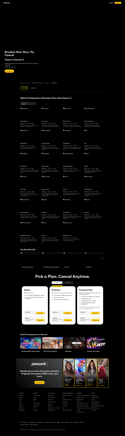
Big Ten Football (37, 403)
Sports (20, 403)
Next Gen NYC (80, 399)
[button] (30, 343)
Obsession (79, 401)
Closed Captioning (95, 397)
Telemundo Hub (51, 410)
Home (21, 83)
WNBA (35, 399)
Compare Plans (94, 395)
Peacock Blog (22, 410)
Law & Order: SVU (80, 412)
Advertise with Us (24, 424)
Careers (82, 422)
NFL (34, 401)
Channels (21, 405)
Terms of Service (24, 422)
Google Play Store (95, 403)
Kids (20, 401)
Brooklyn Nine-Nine (37, 83)
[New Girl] (73, 258)
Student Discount (95, 408)
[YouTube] (100, 421)
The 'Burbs (65, 405)
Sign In (111, 2)
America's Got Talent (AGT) (82, 403)
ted (63, 408)
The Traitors (65, 401)
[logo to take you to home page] (7, 3)
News (20, 399)
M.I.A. (64, 397)
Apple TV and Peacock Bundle (97, 405)
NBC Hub (50, 405)
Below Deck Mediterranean (82, 405)
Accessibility (40, 422)
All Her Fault (65, 403)
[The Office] (95, 258)
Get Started (117, 2)
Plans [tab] (57, 282)
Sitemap (21, 408)
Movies (20, 397)
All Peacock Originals (67, 410)
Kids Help (76, 422)
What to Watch (51, 395)
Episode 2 (54, 83)
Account (93, 399)
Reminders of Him (80, 397)
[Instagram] (103, 421)
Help (72, 422)
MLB (35, 408)
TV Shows (21, 395)
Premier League (37, 395)
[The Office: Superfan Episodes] (52, 258)
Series (27, 83)
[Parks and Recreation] (31, 258)
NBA (35, 397)
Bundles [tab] (67, 282)
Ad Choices (53, 422)
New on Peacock (51, 397)
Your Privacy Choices (64, 422)
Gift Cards (93, 410)
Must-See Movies (52, 401)
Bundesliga (36, 405)
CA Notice (46, 422)
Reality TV (50, 399)
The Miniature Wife (67, 399)
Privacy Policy (32, 422)
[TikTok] (96, 421)
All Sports (36, 410)
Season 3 (47, 83)
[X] (93, 425)
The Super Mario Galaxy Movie (83, 395)
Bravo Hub (50, 403)
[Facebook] (93, 421)
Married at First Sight (67, 395)
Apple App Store (94, 401)
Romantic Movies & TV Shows (54, 408)
